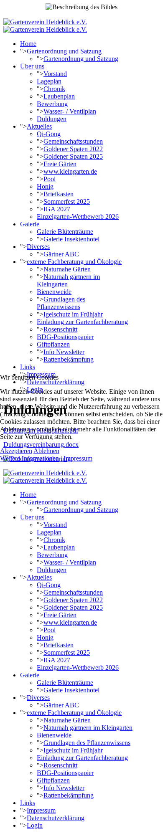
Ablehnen (46, 450)
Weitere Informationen (29, 458)
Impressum (78, 458)
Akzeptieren (16, 450)
